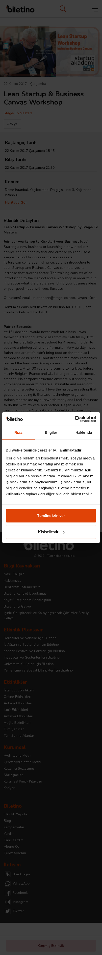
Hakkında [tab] (84, 432)
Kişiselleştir (48, 532)
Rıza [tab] (18, 432)
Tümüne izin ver (51, 515)
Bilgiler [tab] (51, 432)
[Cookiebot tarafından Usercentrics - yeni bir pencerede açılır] (74, 419)
